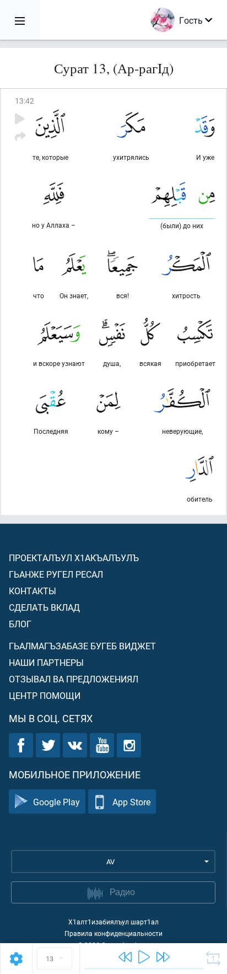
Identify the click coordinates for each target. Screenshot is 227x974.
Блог (20, 623)
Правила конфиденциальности (113, 933)
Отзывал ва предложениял (73, 679)
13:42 (24, 100)
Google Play (56, 802)
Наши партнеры (46, 662)
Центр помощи (44, 695)
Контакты (32, 590)
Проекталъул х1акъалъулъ (74, 557)
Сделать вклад (44, 607)
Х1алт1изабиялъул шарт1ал (113, 921)
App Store (131, 802)
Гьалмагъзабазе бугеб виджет (82, 646)
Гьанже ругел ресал (56, 574)
